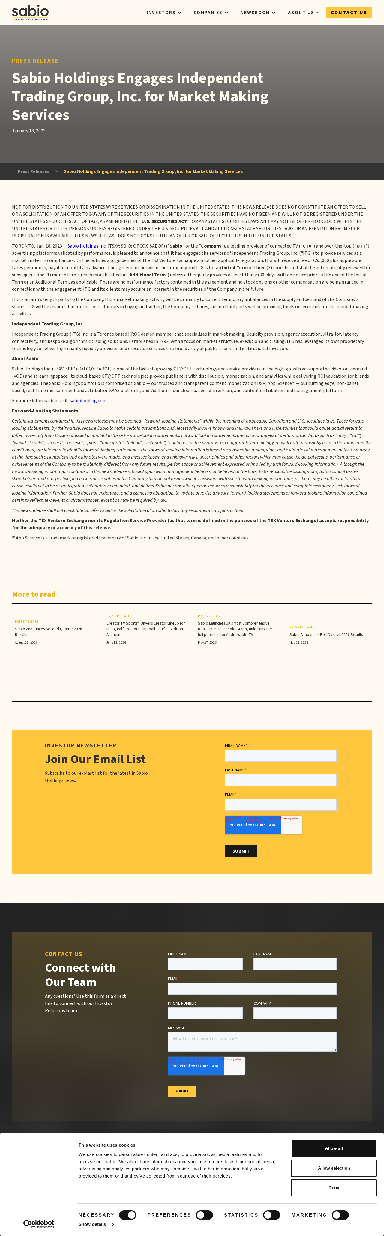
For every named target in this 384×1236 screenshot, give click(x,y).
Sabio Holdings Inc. (87, 246)
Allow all (334, 1148)
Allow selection (334, 1168)
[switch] (204, 1215)
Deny (333, 1187)
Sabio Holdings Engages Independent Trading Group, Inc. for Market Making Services (153, 171)
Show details (92, 1224)
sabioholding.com (88, 400)
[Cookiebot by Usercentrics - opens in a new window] (39, 1224)
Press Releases (33, 171)
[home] (30, 12)
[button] (164, 12)
